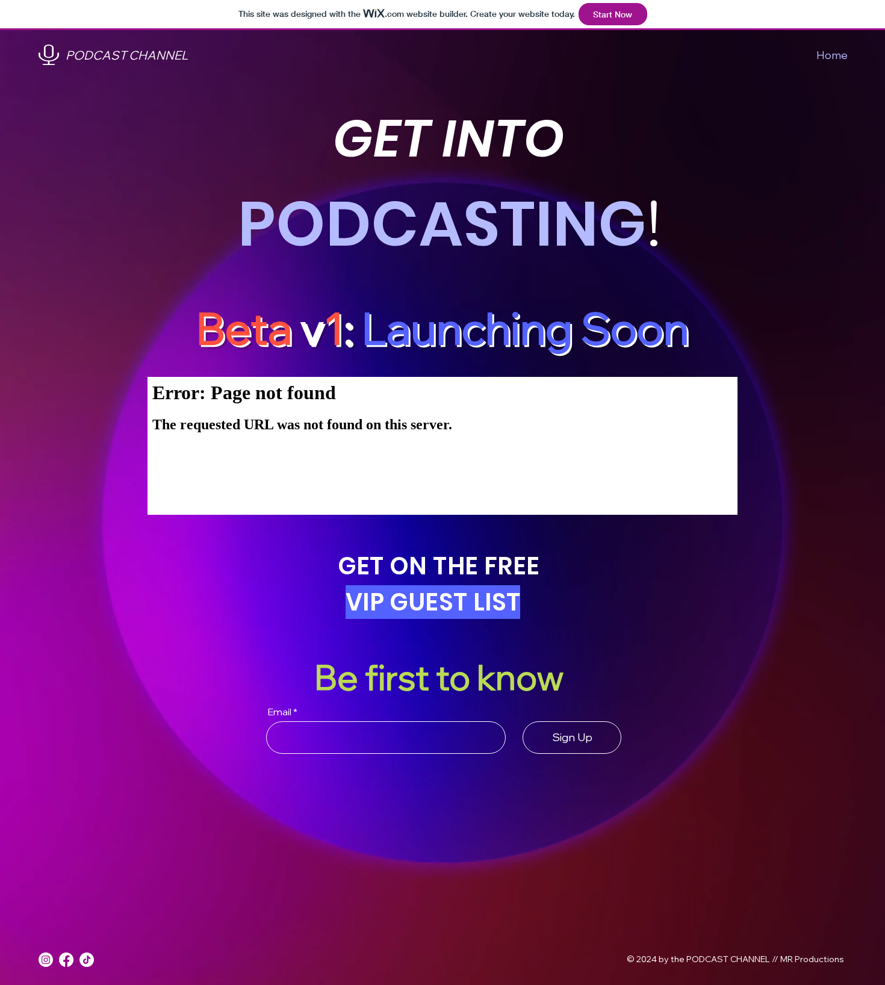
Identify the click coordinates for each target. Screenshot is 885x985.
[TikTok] (86, 959)
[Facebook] (66, 959)
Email (279, 711)
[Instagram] (46, 959)
